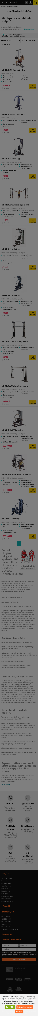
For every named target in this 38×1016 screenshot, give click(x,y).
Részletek (19, 1011)
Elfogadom (10, 1007)
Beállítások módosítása (24, 1007)
